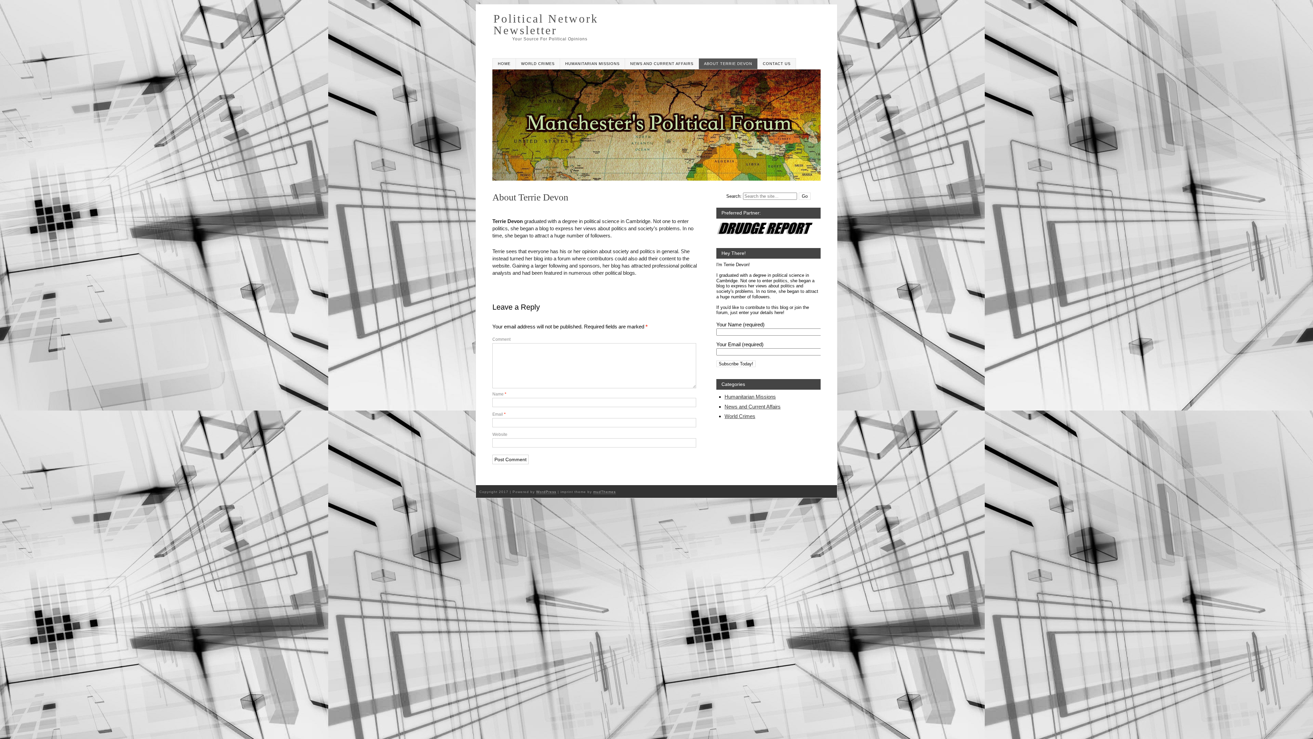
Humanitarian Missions (592, 64)
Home (504, 64)
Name (499, 394)
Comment (501, 339)
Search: (734, 196)
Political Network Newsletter (545, 24)
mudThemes (604, 492)
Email (499, 414)
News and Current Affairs (661, 64)
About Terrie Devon (728, 64)
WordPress (546, 492)
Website (499, 434)
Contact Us (777, 64)
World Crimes (538, 64)
